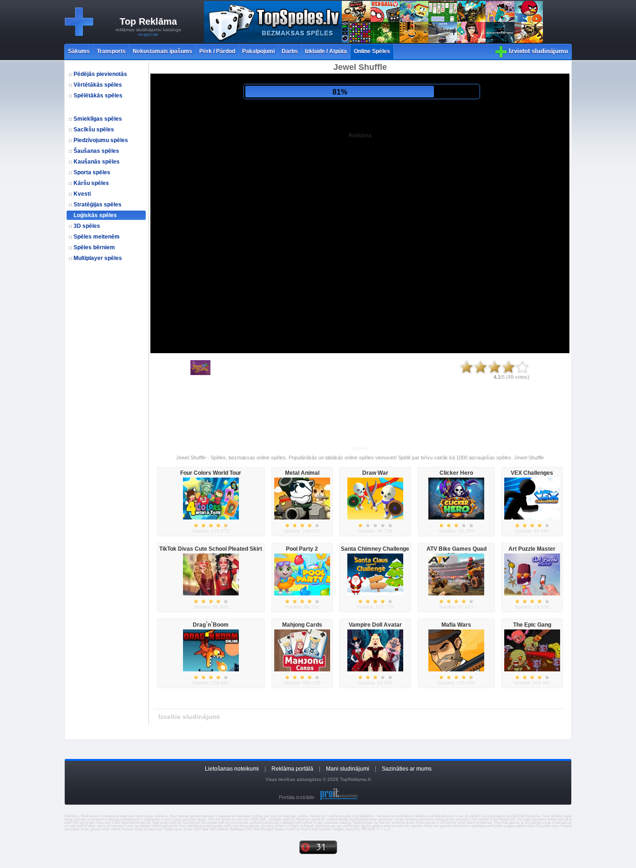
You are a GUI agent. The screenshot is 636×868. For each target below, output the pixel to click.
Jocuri (188, 829)
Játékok (223, 829)
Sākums (79, 51)
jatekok (521, 826)
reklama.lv (448, 816)
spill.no (288, 819)
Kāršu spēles (91, 183)
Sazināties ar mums (407, 768)
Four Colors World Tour (210, 473)
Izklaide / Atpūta (326, 51)
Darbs (290, 51)
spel (399, 826)
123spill (275, 819)
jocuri (466, 826)
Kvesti (82, 194)
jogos (499, 826)
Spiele (169, 829)
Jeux (178, 829)
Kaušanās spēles (97, 161)
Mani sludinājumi (347, 768)
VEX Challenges (532, 473)
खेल (364, 829)
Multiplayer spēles (98, 258)
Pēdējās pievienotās (100, 74)
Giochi (306, 829)
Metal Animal (302, 473)
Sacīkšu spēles (94, 129)
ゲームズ (383, 829)
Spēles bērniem (94, 247)
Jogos (349, 829)
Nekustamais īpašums (162, 51)
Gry (249, 829)
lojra (531, 826)
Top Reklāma (148, 21)
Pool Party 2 (302, 549)
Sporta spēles (92, 172)
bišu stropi (197, 819)
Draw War (375, 473)
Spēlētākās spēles (98, 95)
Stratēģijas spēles (98, 204)
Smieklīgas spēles (98, 119)
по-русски (148, 34)
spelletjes (479, 826)
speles (194, 816)
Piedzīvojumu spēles (101, 140)
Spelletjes (237, 829)
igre (555, 826)
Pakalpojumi (258, 51)
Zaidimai (293, 829)
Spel (205, 829)
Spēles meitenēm (97, 236)
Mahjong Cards (302, 625)
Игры (138, 829)
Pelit (256, 829)
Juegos (338, 829)
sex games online (447, 826)
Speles (279, 829)
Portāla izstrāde (296, 797)
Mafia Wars (456, 625)
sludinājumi (496, 816)
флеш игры (153, 829)
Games (127, 829)
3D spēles (87, 226)
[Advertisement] (107, 435)
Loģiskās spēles (95, 215)
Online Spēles (372, 51)
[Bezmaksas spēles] (373, 41)
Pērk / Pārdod (217, 51)
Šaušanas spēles (96, 151)
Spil (213, 829)
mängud (565, 826)
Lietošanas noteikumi (232, 768)
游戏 (371, 829)
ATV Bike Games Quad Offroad (456, 552)
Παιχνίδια (543, 826)
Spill (197, 829)
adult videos (111, 829)
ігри (67, 829)
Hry (358, 829)
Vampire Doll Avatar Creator (375, 628)
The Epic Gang (532, 625)
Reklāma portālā (292, 768)
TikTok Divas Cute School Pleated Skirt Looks (210, 552)
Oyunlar (325, 829)
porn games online (417, 826)
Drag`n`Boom (211, 625)
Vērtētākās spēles (98, 85)
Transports (111, 51)
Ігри (315, 829)
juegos (509, 826)
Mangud (267, 829)
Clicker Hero (456, 473)
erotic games (91, 829)
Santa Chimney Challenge (375, 549)
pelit (490, 826)
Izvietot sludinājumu (538, 51)
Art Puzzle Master (531, 549)
